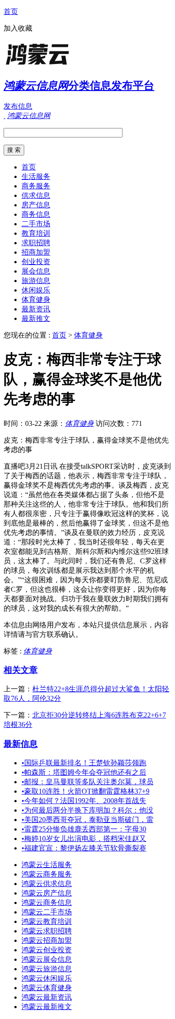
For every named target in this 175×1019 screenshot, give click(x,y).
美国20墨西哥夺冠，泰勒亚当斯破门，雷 (87, 819)
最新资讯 (36, 309)
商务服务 (36, 186)
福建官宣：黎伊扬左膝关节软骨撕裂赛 (84, 848)
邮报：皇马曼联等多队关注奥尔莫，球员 (87, 782)
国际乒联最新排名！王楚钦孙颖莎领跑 (84, 763)
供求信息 (36, 195)
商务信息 (36, 214)
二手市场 (36, 224)
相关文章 (21, 670)
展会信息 (36, 271)
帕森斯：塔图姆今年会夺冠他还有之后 (84, 772)
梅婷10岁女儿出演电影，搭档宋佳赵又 (84, 838)
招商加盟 (36, 252)
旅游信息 (36, 280)
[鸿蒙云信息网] (60, 65)
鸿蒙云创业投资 (47, 950)
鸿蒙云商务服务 (47, 874)
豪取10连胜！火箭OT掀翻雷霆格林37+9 (85, 791)
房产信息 (36, 205)
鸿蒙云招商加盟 (47, 940)
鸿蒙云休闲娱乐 (47, 978)
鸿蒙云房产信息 (47, 893)
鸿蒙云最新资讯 (47, 997)
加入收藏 (18, 28)
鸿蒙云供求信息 (47, 883)
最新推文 (36, 318)
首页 (11, 11)
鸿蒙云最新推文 (47, 1006)
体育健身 (36, 299)
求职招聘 (36, 243)
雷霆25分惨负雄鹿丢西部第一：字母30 (84, 829)
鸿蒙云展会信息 (47, 959)
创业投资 (36, 261)
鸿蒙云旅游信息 (47, 969)
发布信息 (18, 106)
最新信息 (21, 744)
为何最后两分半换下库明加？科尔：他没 (87, 810)
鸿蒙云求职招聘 (47, 931)
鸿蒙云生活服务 (47, 864)
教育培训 (36, 233)
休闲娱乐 (36, 290)
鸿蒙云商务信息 (47, 902)
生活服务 (36, 176)
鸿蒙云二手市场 (47, 912)
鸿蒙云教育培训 (47, 921)
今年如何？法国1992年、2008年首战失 (84, 800)
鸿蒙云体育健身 (47, 988)
